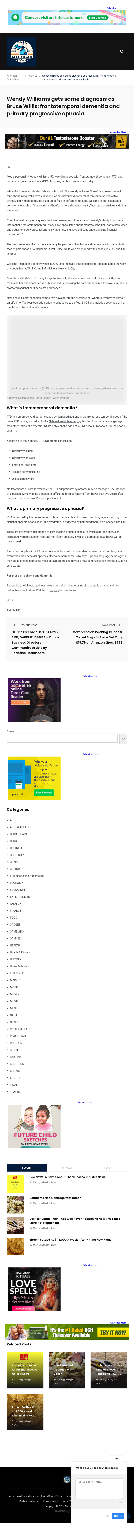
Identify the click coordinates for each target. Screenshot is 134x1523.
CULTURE (15, 869)
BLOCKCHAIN (18, 834)
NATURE (15, 1015)
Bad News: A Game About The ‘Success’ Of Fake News (67, 1177)
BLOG (13, 841)
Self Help (15, 1057)
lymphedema (29, 200)
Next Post (108, 625)
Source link (13, 609)
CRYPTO (15, 862)
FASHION (15, 903)
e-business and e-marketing (27, 876)
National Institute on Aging (65, 421)
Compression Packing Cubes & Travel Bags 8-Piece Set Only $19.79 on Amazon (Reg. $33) (97, 637)
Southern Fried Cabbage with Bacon (55, 1198)
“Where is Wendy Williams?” (108, 298)
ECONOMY (16, 882)
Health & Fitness (20, 952)
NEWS (14, 1022)
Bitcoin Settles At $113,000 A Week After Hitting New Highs (70, 1240)
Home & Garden (19, 966)
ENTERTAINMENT (21, 896)
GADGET (15, 924)
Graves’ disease (43, 196)
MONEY (14, 994)
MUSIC (14, 1008)
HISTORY (15, 959)
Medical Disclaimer (29, 1501)
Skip (107, 1515)
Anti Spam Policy (52, 1496)
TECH (13, 1084)
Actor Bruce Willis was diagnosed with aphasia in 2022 (82, 249)
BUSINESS (16, 848)
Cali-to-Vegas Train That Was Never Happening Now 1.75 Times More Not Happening (74, 1221)
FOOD (13, 917)
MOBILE (15, 987)
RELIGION (16, 1043)
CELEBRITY (17, 855)
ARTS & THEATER (20, 827)
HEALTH (15, 945)
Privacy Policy (50, 1501)
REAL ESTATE (18, 1036)
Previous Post (28, 625)
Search (11, 731)
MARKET (15, 980)
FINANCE (15, 910)
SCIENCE (15, 1050)
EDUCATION (17, 889)
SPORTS (15, 1077)
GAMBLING (17, 931)
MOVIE (14, 1001)
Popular (67, 1168)
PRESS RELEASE (20, 1029)
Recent (27, 1168)
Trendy (107, 1168)
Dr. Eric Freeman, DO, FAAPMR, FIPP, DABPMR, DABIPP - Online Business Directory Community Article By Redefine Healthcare (35, 642)
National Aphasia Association (24, 522)
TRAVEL (15, 1091)
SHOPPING (17, 1064)
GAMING (15, 938)
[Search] (123, 739)
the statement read (34, 225)
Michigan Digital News (44, 1182)
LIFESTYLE (17, 973)
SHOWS (15, 1070)
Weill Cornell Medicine (41, 268)
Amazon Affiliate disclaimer (24, 1496)
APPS (13, 820)
